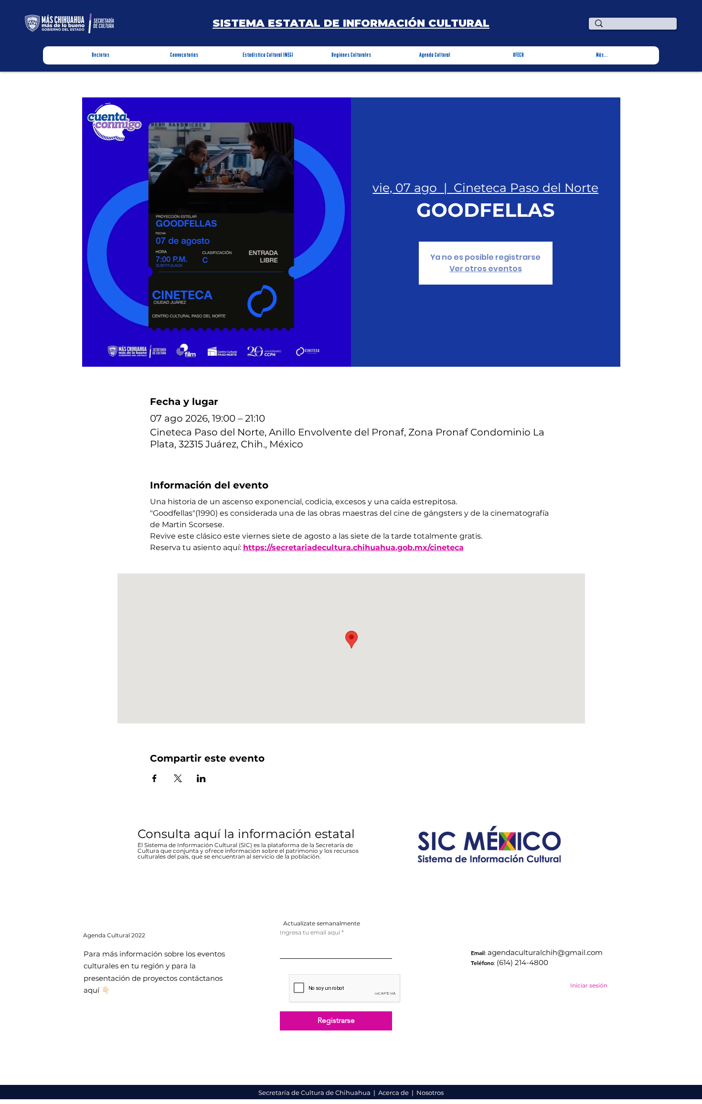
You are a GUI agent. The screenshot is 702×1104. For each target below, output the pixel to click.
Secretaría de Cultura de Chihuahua (315, 1092)
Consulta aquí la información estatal (248, 834)
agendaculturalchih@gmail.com (545, 952)
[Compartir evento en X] (177, 778)
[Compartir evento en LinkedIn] (201, 778)
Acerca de (394, 1092)
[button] (100, 55)
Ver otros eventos (485, 268)
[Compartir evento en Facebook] (154, 778)
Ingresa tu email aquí (310, 932)
